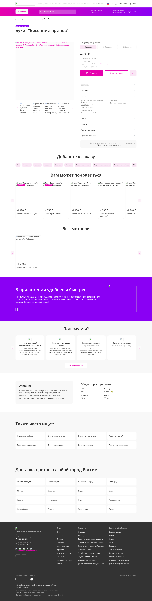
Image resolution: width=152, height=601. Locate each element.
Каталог (23, 12)
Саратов (112, 491)
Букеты (111, 539)
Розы (111, 542)
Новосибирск (22, 509)
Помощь (94, 4)
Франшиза (61, 549)
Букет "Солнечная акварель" (107, 212)
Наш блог (61, 557)
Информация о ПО (64, 560)
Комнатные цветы (116, 549)
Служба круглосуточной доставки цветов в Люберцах (37, 585)
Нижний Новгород (85, 482)
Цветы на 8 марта (116, 553)
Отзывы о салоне (84, 549)
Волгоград (113, 482)
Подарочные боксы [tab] (83, 165)
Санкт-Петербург (24, 482)
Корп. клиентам (78, 4)
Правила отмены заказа (87, 560)
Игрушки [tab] (58, 165)
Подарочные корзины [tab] (102, 165)
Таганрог (112, 509)
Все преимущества (76, 365)
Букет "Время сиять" (53, 199)
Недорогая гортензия (87, 436)
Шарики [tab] (37, 165)
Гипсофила (85, 105)
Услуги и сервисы (64, 553)
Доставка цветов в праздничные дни (91, 565)
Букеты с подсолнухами (26, 445)
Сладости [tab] (47, 165)
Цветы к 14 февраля (116, 557)
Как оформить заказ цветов (89, 553)
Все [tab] (18, 165)
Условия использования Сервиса (91, 542)
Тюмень (51, 509)
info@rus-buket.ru (24, 544)
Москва (20, 491)
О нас (40, 4)
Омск (80, 500)
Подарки (112, 546)
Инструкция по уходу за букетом (91, 546)
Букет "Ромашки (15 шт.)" (82, 211)
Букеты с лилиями (85, 445)
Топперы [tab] (69, 165)
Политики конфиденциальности (90, 539)
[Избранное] (129, 11)
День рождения (115, 532)
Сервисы (101, 4)
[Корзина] (135, 11)
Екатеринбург (53, 482)
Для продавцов (67, 4)
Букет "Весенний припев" (27, 265)
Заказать (93, 73)
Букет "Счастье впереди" (27, 199)
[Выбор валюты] (112, 3)
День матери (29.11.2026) (119, 560)
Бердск (81, 491)
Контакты (87, 4)
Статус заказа (122, 4)
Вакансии (61, 564)
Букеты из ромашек (55, 445)
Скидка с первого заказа (87, 557)
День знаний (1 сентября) (119, 564)
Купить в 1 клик (116, 73)
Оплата (52, 4)
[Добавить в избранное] (133, 73)
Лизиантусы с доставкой (118, 445)
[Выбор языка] (108, 3)
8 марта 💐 (108, 391)
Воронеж (51, 491)
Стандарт (88, 47)
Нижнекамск (53, 500)
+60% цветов (127, 47)
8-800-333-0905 (23, 539)
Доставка (45, 4)
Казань (20, 500)
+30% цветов (107, 47)
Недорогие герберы (25, 436)
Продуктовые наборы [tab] (121, 165)
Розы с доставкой (116, 436)
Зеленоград (83, 509)
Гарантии (58, 4)
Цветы (111, 535)
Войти (134, 4)
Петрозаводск (114, 500)
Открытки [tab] (26, 165)
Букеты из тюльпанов (56, 436)
